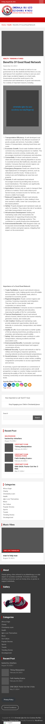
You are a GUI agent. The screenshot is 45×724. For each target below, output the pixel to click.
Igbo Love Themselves (11, 499)
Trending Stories (16, 58)
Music (5, 502)
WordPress (39, 720)
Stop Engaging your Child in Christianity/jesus (24, 404)
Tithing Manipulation (23, 446)
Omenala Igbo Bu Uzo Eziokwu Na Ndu (28, 718)
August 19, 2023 (8, 558)
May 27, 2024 (19, 471)
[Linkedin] (13, 385)
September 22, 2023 (10, 66)
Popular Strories (8, 507)
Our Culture (7, 504)
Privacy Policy (8, 700)
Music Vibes (9, 524)
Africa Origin (7, 488)
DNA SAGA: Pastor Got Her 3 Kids (22, 687)
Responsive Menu (41, 2)
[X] (9, 385)
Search (5, 413)
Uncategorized (10, 436)
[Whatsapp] (17, 385)
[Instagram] (21, 385)
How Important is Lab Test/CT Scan (17, 398)
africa (9, 388)
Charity (5, 491)
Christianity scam (21, 444)
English (9, 722)
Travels (5, 512)
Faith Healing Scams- (23, 458)
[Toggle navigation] (4, 19)
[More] (30, 385)
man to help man (10, 555)
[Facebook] (5, 385)
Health (6, 58)
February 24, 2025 (20, 449)
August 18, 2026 (10, 441)
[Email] (25, 385)
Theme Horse (14, 720)
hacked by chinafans (13, 438)
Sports (5, 509)
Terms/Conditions (10, 707)
